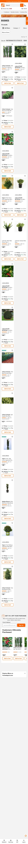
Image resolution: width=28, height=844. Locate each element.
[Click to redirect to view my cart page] (25, 5)
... (2, 12)
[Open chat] (27, 21)
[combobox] (12, 5)
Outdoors (6, 12)
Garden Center (15, 12)
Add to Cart (7, 83)
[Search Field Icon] (21, 5)
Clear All (3, 40)
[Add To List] (12, 44)
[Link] (7, 64)
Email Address (6, 622)
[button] (24, 37)
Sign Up (21, 625)
